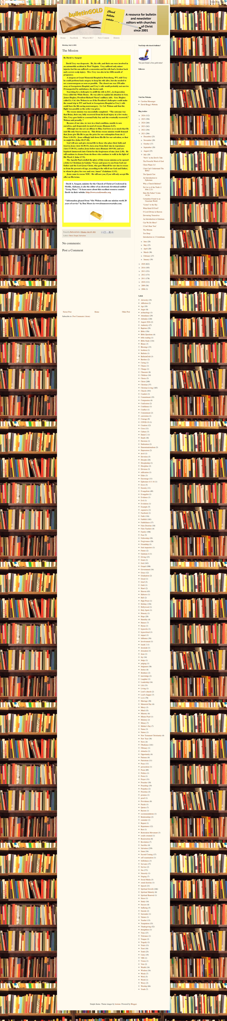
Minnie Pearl (145, 716)
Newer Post (67, 312)
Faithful (144, 519)
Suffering (144, 907)
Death (143, 438)
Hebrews (144, 594)
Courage (144, 419)
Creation (144, 425)
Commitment (146, 397)
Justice (143, 669)
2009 (143, 285)
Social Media (146, 879)
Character (144, 372)
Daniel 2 (144, 434)
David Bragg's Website (149, 104)
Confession (145, 403)
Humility (144, 619)
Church (143, 391)
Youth (143, 989)
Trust (143, 948)
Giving (143, 557)
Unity (143, 954)
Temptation (145, 923)
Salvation (82, 235)
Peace (143, 763)
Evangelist (145, 494)
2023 (143, 126)
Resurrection (145, 838)
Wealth (143, 967)
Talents (143, 917)
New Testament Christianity (151, 735)
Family (143, 532)
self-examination (147, 857)
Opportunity (145, 754)
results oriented (146, 835)
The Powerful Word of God (153, 161)
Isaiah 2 (144, 644)
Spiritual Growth (147, 889)
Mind (143, 710)
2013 (143, 271)
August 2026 (145, 322)
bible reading (146, 337)
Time (143, 932)
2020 (143, 264)
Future (143, 550)
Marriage (144, 701)
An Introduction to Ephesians (150, 179)
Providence (145, 801)
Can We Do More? (150, 222)
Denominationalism (148, 447)
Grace (143, 572)
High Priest (145, 600)
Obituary (144, 748)
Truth (143, 951)
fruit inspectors (146, 547)
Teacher (144, 920)
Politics (143, 773)
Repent (143, 823)
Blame (143, 344)
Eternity (144, 488)
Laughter (144, 679)
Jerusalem (144, 651)
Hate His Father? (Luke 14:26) (152, 194)
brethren (144, 350)
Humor (143, 622)
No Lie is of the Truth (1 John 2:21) (152, 188)
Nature (143, 732)
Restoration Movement (149, 832)
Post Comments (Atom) (81, 316)
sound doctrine (146, 882)
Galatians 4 (145, 553)
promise (144, 795)
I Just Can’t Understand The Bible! (153, 169)
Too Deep (146, 233)
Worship (144, 986)
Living (143, 688)
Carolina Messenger (148, 101)
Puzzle (143, 804)
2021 (143, 133)
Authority (144, 325)
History (116, 37)
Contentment (145, 413)
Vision (143, 961)
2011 (143, 278)
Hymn (143, 626)
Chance (143, 366)
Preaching (144, 785)
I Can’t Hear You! (149, 226)
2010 (143, 282)
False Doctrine (146, 525)
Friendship (145, 544)
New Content (103, 37)
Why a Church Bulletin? (152, 183)
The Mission (147, 230)
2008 (143, 289)
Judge (143, 660)
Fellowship (145, 538)
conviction (145, 416)
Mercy (143, 707)
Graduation (145, 575)
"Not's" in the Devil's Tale (152, 157)
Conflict (144, 409)
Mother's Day (146, 726)
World (143, 979)
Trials (143, 945)
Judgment (144, 666)
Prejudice (144, 788)
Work (143, 976)
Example (144, 506)
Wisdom (144, 970)
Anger (143, 309)
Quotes (143, 807)
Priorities (144, 791)
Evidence (144, 497)
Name (143, 729)
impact (143, 635)
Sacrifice (144, 845)
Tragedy (144, 942)
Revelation (145, 842)
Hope (143, 616)
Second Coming (147, 854)
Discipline (144, 466)
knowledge (145, 676)
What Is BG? (87, 37)
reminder (144, 820)
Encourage (145, 478)
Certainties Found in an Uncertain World (151, 199)
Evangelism (145, 491)
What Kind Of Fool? (150, 208)
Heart (143, 588)
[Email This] (102, 232)
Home (63, 37)
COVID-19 (145, 422)
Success (143, 904)
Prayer (143, 779)
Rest (142, 829)
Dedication (145, 444)
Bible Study (145, 340)
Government (145, 569)
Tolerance (144, 936)
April (146, 248)
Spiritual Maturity (147, 892)
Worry (143, 983)
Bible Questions (147, 334)
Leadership (145, 682)
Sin (142, 870)
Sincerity (144, 873)
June (145, 241)
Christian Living (147, 387)
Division (144, 469)
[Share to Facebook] (110, 232)
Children (144, 375)
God (142, 563)
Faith (143, 516)
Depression (145, 450)
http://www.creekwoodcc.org (98, 192)
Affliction (144, 303)
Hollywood (145, 607)
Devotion (144, 456)
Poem (143, 770)
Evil (142, 500)
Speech (143, 885)
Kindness (144, 672)
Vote (142, 964)
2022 (143, 129)
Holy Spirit (145, 610)
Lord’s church (146, 691)
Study (143, 901)
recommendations (147, 813)
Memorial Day (146, 704)
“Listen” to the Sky (150, 204)
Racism (143, 810)
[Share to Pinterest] (112, 232)
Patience (144, 757)
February (147, 256)
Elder (143, 475)
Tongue (143, 939)
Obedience (145, 745)
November (148, 140)
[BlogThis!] (105, 232)
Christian (144, 384)
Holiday (144, 604)
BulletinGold (145, 356)
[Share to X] (107, 232)
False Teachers (146, 528)
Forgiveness (145, 541)
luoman (117, 1004)
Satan (143, 851)
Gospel (76, 235)
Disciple (144, 460)
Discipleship (145, 463)
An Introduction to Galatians (153, 219)
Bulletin (144, 353)
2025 (143, 119)
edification (145, 472)
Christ (71, 235)
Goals (143, 560)
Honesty (144, 613)
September (148, 147)
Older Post (126, 312)
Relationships (146, 817)
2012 (143, 274)
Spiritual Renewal (147, 895)
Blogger (134, 1004)
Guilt (143, 585)
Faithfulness (145, 522)
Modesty (144, 719)
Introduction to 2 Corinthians (154, 237)
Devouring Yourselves (151, 215)
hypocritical (145, 632)
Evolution (144, 503)
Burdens (144, 359)
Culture (143, 431)
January (147, 259)
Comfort (144, 394)
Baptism (144, 328)
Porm (143, 776)
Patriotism (144, 760)
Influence (144, 638)
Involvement (145, 641)
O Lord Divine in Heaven (152, 211)
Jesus (143, 654)
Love (143, 698)
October (147, 143)
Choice (143, 378)
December (148, 136)
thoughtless (145, 929)
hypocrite (144, 629)
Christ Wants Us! (149, 164)
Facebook (74, 37)
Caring (143, 362)
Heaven (143, 591)
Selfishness (145, 860)
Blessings (144, 347)
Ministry (144, 713)
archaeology (145, 312)
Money (143, 723)
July (145, 154)
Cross (143, 428)
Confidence (145, 406)
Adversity (144, 300)
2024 (143, 122)
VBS (142, 958)
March (146, 252)
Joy (142, 657)
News (143, 741)
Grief (143, 582)
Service (143, 867)
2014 (143, 267)
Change (143, 369)
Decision (144, 441)
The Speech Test (149, 174)
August (146, 151)
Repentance (145, 826)
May (145, 245)
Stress (143, 898)
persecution (145, 766)
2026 (143, 115)
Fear (142, 535)
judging (143, 663)
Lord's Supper (146, 694)
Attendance (145, 315)
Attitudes (144, 319)
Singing (144, 876)
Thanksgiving (146, 926)
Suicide (143, 911)
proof (143, 798)
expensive (144, 510)
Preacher (144, 782)
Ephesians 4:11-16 (147, 481)
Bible (143, 331)
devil (143, 453)
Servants (144, 864)
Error (143, 485)
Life (142, 685)
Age (142, 306)
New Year (144, 738)
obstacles (144, 751)
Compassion (145, 400)
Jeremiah (144, 647)
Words (143, 973)
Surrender (144, 914)
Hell (142, 597)
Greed (143, 579)
